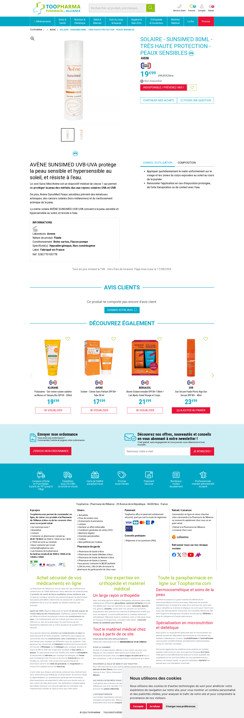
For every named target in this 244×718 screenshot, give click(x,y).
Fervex (81, 655)
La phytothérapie (191, 638)
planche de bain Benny (102, 669)
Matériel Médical (175, 21)
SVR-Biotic (207, 614)
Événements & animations (90, 521)
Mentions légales (86, 533)
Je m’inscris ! (202, 451)
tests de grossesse (58, 664)
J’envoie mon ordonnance (51, 451)
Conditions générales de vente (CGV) (95, 530)
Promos (206, 21)
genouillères (120, 603)
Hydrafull (203, 660)
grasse (33, 653)
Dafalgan (60, 647)
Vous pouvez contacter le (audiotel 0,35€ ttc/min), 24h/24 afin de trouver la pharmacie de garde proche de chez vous (96, 566)
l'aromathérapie (206, 638)
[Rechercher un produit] (150, 8)
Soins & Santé (62, 21)
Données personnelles (88, 536)
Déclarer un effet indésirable (91, 527)
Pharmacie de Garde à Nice (91, 551)
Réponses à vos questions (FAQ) (140, 540)
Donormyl (72, 658)
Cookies (82, 539)
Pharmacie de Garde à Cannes (92, 560)
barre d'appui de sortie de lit (131, 656)
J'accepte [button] (138, 706)
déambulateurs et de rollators (133, 642)
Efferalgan (45, 647)
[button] (212, 375)
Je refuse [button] (154, 706)
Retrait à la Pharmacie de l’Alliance (189, 527)
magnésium (75, 664)
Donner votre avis (120, 310)
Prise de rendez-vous (88, 518)
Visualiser (54, 410)
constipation (82, 653)
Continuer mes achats (158, 100)
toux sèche (76, 650)
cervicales (136, 606)
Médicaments (43, 21)
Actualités (83, 515)
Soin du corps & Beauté (116, 21)
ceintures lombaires (134, 603)
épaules (145, 606)
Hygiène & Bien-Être (136, 21)
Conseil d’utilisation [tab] (157, 162)
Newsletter (36, 530)
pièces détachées (111, 689)
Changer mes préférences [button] (180, 706)
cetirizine (48, 655)
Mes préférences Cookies (90, 542)
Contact (35, 533)
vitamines (61, 667)
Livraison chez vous (182, 530)
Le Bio (191, 21)
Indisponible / (163, 87)
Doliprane (58, 644)
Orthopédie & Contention (156, 21)
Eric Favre (205, 652)
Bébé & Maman (97, 21)
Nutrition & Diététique (79, 21)
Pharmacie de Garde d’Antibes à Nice (95, 554)
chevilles (108, 609)
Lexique (82, 524)
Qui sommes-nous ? (40, 527)
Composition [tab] (187, 162)
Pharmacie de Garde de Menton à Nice (96, 557)
